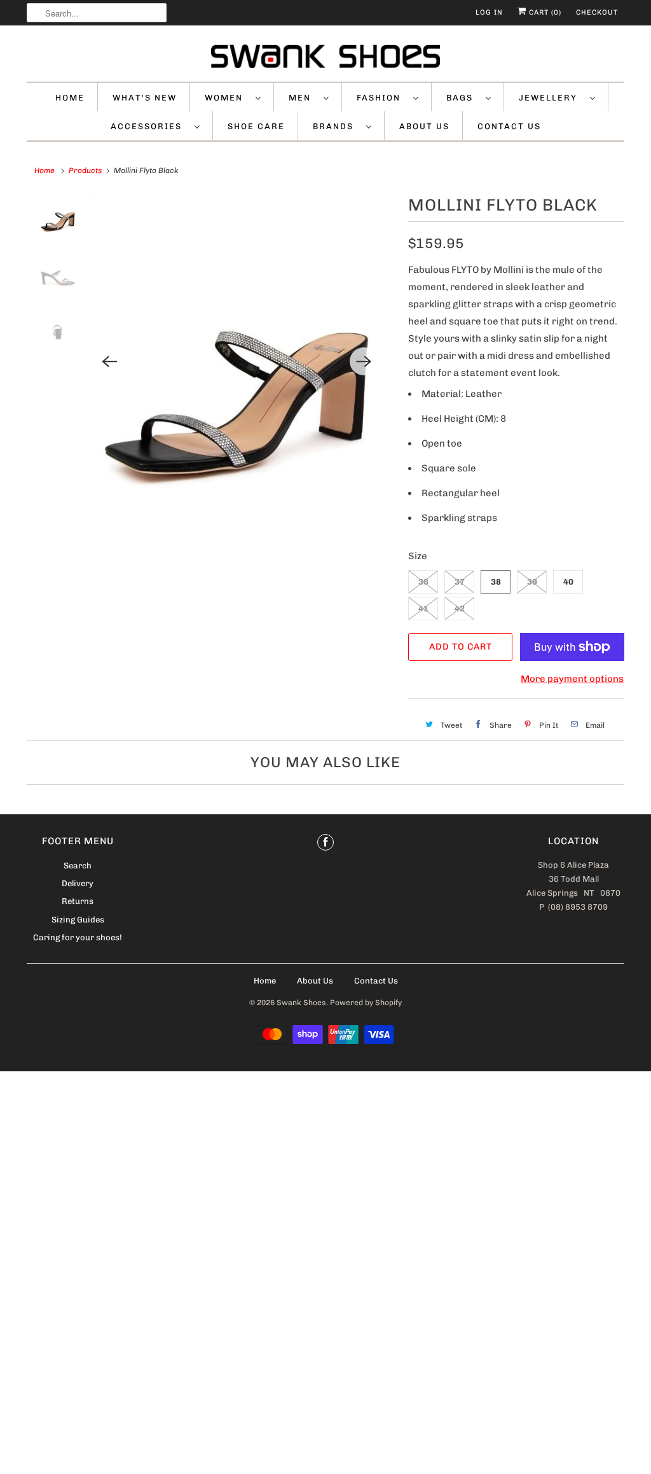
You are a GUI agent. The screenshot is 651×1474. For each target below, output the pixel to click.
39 (532, 582)
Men (303, 97)
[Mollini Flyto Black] (236, 361)
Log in (489, 12)
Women (227, 97)
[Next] (364, 361)
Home (70, 97)
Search (78, 865)
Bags (462, 97)
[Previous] (109, 361)
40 (568, 582)
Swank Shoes (301, 1002)
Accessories (149, 126)
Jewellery (551, 97)
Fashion (382, 97)
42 (460, 608)
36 (423, 582)
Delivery (77, 883)
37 (460, 582)
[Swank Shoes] (325, 56)
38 (496, 582)
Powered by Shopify (366, 1002)
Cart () (543, 12)
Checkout (597, 12)
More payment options (572, 679)
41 (423, 608)
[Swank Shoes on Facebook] (325, 842)
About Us (424, 126)
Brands (336, 126)
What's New (145, 97)
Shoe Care (256, 126)
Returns (77, 901)
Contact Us (509, 126)
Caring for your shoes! (77, 937)
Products (85, 170)
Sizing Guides (77, 919)
